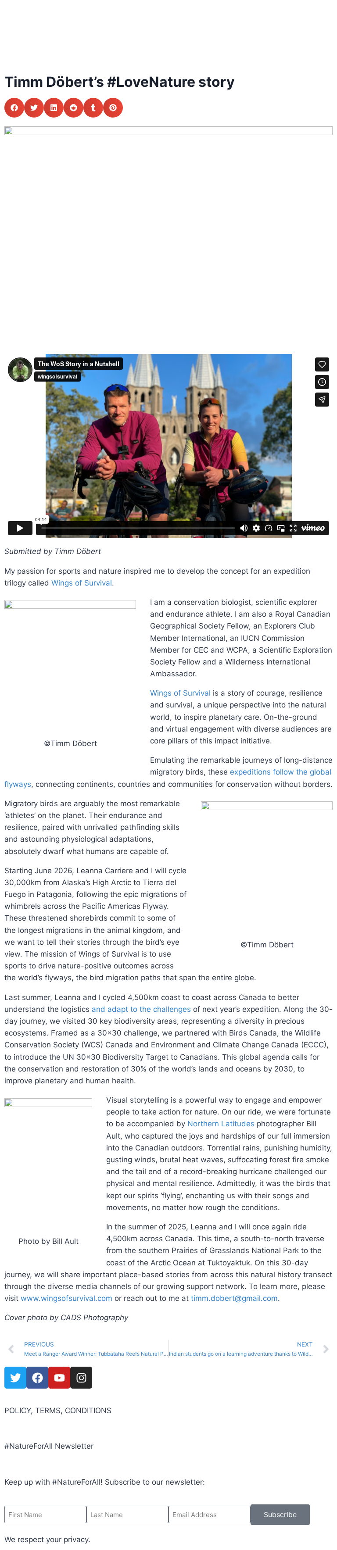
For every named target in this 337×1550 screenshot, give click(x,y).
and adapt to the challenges (141, 1009)
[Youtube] (59, 1378)
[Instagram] (81, 1378)
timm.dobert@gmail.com (234, 1298)
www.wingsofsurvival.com (66, 1298)
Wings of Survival (81, 583)
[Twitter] (15, 1378)
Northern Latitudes (221, 1123)
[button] (14, 108)
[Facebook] (37, 1378)
